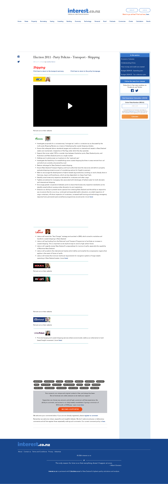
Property (34, 21)
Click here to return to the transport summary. (48, 71)
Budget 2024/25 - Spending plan (132, 71)
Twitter (137, 90)
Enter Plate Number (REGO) (134, 102)
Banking (69, 21)
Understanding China (128, 63)
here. (148, 14)
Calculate (135, 116)
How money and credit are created (133, 67)
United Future (90, 381)
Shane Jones (94, 388)
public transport (69, 384)
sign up (132, 10)
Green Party (69, 381)
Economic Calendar (127, 59)
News (26, 21)
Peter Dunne (96, 384)
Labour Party (38, 381)
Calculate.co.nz (75, 471)
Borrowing (43, 21)
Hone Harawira (61, 388)
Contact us (27, 452)
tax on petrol (46, 384)
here (91, 197)
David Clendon (49, 388)
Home (19, 21)
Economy (78, 21)
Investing (60, 21)
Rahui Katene (84, 388)
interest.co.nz (52, 471)
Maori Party (79, 381)
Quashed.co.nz (133, 111)
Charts (131, 21)
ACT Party (59, 381)
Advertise (58, 452)
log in (145, 10)
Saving (52, 21)
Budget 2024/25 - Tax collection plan (133, 74)
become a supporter (70, 409)
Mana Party (100, 381)
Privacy (50, 452)
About (20, 452)
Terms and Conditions (39, 452)
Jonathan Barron (50, 62)
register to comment (91, 416)
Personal (97, 21)
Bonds (148, 21)
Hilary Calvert (73, 388)
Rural (105, 21)
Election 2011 (57, 384)
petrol (36, 384)
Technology (87, 21)
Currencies (122, 21)
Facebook (132, 90)
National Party (49, 381)
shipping (79, 384)
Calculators (139, 21)
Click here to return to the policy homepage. (85, 71)
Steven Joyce (38, 388)
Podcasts (112, 21)
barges (87, 384)
